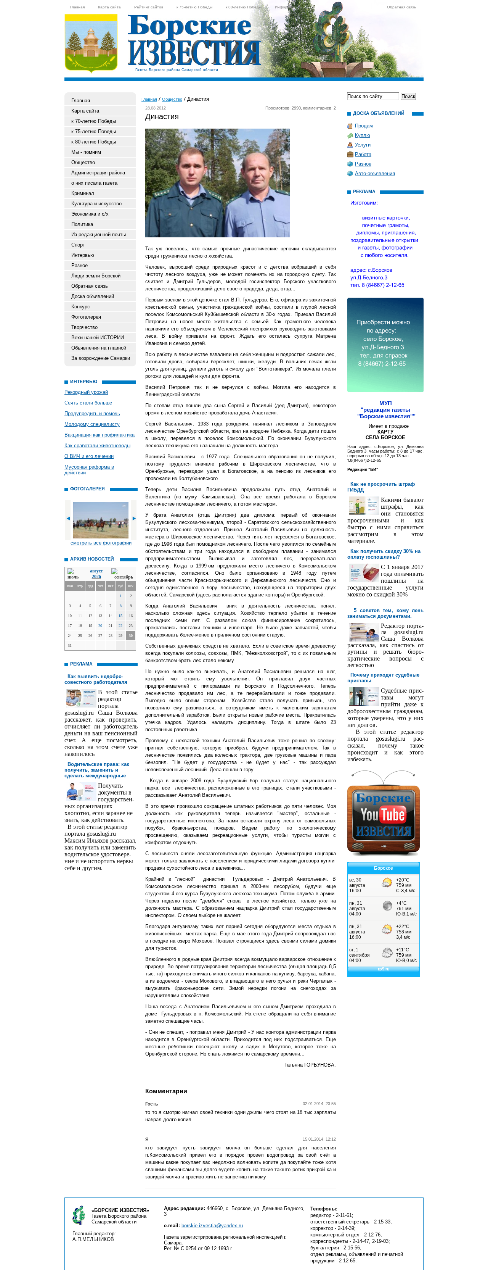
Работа (363, 154)
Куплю (362, 135)
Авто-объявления (375, 173)
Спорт (78, 245)
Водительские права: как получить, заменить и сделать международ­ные (96, 769)
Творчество (84, 327)
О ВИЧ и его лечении (89, 456)
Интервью (82, 255)
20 (100, 626)
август (96, 571)
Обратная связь (401, 7)
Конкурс (80, 306)
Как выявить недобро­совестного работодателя (95, 679)
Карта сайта (109, 7)
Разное (79, 265)
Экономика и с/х (90, 214)
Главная (77, 7)
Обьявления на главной (98, 348)
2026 (96, 576)
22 (120, 626)
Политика (82, 224)
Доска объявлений (92, 296)
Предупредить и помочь (92, 413)
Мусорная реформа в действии (89, 469)
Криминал (82, 193)
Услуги (363, 145)
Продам (364, 126)
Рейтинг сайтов (148, 7)
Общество (83, 162)
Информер (285, 7)
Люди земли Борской (95, 276)
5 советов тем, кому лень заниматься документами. (385, 613)
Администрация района (98, 173)
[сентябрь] (122, 574)
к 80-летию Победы (244, 7)
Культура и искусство (96, 203)
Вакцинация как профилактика (99, 435)
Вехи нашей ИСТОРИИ (97, 337)
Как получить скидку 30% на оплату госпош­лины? (384, 554)
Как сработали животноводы (97, 445)
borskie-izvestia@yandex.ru (212, 1225)
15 (120, 616)
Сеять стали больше (88, 403)
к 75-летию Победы (194, 7)
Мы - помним (86, 152)
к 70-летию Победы (93, 121)
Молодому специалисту (92, 424)
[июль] (74, 574)
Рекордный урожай (86, 392)
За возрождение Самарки (100, 358)
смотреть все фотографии (101, 543)
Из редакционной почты (98, 234)
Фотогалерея (86, 317)
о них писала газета (94, 183)
